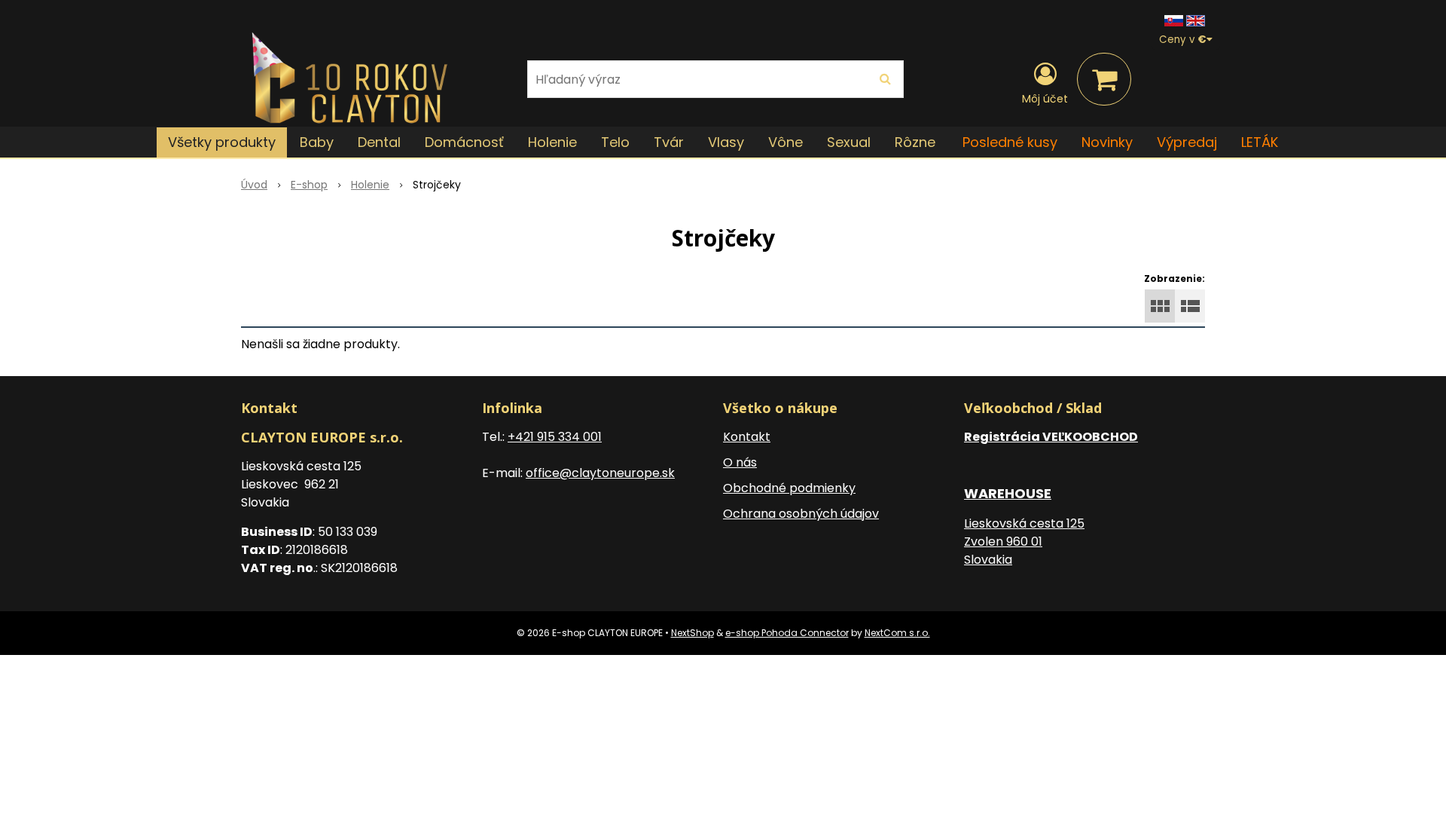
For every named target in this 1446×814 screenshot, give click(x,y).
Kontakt (746, 436)
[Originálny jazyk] (1173, 20)
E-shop (309, 184)
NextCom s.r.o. (897, 632)
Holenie (370, 184)
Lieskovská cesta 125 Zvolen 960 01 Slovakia (1024, 541)
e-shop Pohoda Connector (787, 632)
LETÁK (1259, 142)
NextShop (692, 632)
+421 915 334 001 (555, 436)
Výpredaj (1187, 142)
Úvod (254, 184)
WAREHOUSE (1007, 493)
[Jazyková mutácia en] (1195, 20)
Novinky (1107, 142)
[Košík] (1104, 79)
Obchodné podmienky (789, 488)
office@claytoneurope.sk (600, 473)
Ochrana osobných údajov (801, 513)
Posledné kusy (1009, 142)
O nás (740, 462)
